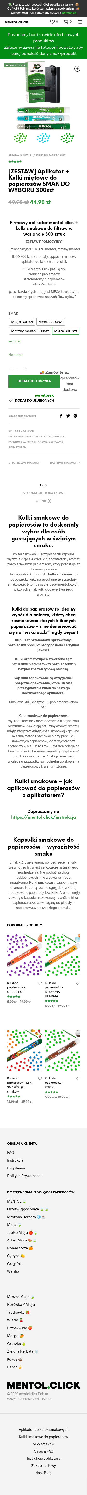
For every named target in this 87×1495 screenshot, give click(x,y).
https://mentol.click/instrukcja (43, 817)
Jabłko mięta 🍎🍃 (22, 1232)
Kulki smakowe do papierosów (43, 1436)
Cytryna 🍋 (16, 1255)
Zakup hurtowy (43, 1465)
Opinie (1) (43, 501)
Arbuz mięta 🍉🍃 (22, 1240)
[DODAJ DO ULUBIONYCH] (40, 983)
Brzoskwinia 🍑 (19, 1328)
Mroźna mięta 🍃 (21, 1297)
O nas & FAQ (43, 1451)
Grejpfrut (14, 1263)
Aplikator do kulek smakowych (43, 1429)
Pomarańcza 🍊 (20, 1248)
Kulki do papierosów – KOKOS (54, 1082)
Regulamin (16, 1168)
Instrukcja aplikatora (43, 1458)
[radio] (22, 321)
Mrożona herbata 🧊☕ (26, 1217)
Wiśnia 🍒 (15, 1320)
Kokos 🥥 (14, 1359)
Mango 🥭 (15, 1335)
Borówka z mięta (21, 1304)
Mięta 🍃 (14, 1224)
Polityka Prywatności (24, 1176)
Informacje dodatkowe (43, 493)
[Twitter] (69, 416)
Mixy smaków (43, 1444)
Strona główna (19, 155)
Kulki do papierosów (50, 155)
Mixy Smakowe (37, 442)
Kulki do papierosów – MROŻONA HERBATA (54, 989)
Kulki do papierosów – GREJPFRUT (16, 987)
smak (13, 313)
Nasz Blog (43, 1473)
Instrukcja (15, 1160)
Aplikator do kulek (38, 437)
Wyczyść (14, 341)
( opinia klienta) (44, 161)
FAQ (10, 1152)
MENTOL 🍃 (17, 1201)
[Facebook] (62, 416)
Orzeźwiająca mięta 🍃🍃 (28, 1209)
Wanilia (13, 1271)
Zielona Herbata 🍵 (23, 1351)
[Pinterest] (76, 416)
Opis (43, 485)
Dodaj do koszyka (34, 381)
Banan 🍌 (15, 1367)
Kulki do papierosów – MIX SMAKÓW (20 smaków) (19, 1084)
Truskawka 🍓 (18, 1312)
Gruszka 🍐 (16, 1343)
